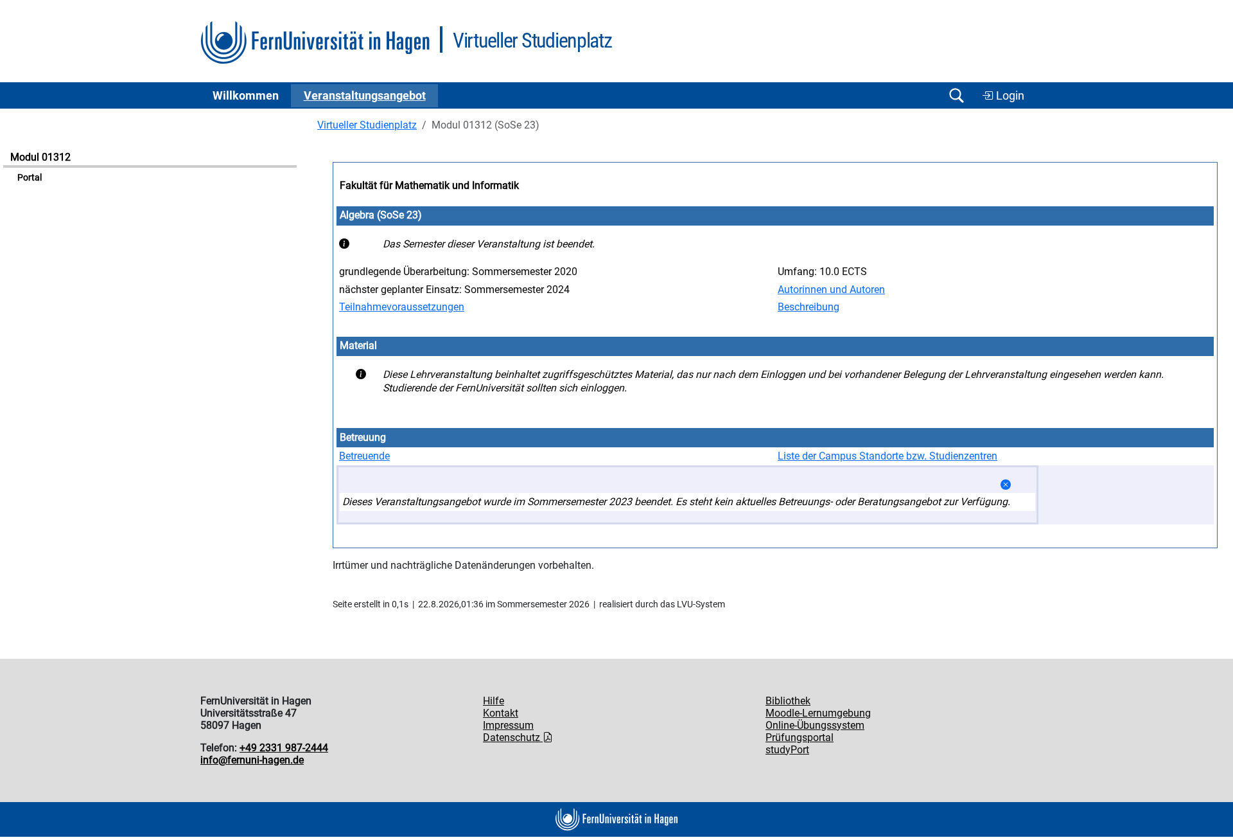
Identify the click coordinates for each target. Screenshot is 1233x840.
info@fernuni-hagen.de (252, 760)
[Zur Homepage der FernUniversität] (315, 42)
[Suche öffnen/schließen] (956, 95)
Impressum (508, 725)
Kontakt (500, 713)
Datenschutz (513, 737)
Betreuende (364, 456)
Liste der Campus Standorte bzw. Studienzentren (887, 456)
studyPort (787, 750)
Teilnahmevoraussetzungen (401, 307)
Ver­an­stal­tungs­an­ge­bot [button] (365, 95)
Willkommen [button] (246, 95)
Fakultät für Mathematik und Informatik (429, 185)
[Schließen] (1006, 485)
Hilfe (493, 701)
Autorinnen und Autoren (831, 289)
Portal (29, 177)
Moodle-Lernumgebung (818, 713)
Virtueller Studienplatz (367, 125)
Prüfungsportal (799, 737)
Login (1008, 95)
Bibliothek (787, 701)
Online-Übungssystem (814, 725)
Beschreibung (808, 307)
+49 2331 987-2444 (284, 748)
